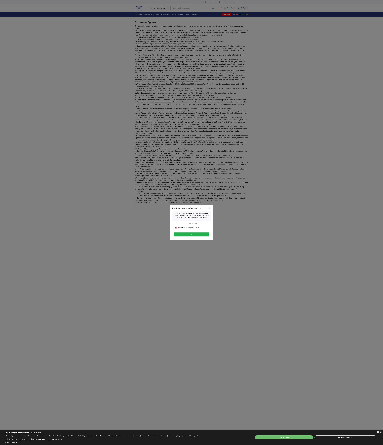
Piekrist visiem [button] (284, 437)
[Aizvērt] (209, 208)
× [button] (381, 432)
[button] (102, 443)
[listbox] (378, 432)
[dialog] (191, 437)
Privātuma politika (193, 436)
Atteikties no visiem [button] (345, 437)
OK (191, 234)
